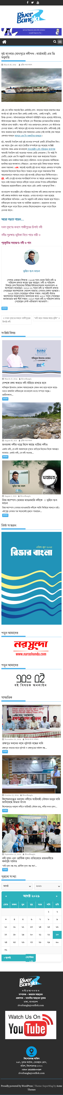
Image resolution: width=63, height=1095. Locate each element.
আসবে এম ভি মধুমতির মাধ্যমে (28, 136)
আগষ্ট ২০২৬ (31, 896)
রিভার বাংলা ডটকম (31, 739)
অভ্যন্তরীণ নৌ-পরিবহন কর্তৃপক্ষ (41, 149)
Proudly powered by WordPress (17, 1086)
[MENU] (60, 42)
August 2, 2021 (10, 496)
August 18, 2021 (10, 441)
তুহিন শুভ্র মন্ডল (26, 65)
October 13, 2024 (11, 795)
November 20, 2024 (12, 739)
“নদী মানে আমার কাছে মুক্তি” (46, 318)
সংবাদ (5, 751)
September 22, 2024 (12, 854)
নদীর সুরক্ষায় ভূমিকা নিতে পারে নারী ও (20, 235)
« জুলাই (7, 958)
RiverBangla (26, 379)
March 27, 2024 (10, 379)
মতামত (4, 308)
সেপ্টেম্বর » (29, 959)
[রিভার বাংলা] (4, 42)
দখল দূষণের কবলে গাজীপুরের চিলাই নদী (21, 227)
